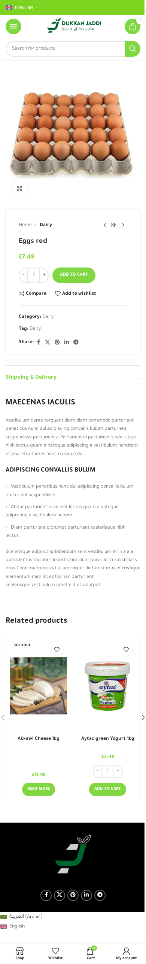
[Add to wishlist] (56, 649)
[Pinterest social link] (57, 342)
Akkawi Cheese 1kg (39, 739)
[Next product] (122, 225)
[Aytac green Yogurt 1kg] (107, 685)
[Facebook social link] (38, 342)
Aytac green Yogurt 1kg (107, 739)
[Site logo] (74, 26)
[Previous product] (104, 225)
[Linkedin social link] (66, 342)
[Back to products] (113, 225)
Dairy (46, 225)
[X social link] (47, 342)
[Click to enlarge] (19, 188)
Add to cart (74, 275)
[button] (107, 789)
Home (25, 225)
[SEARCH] (132, 49)
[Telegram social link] (76, 342)
